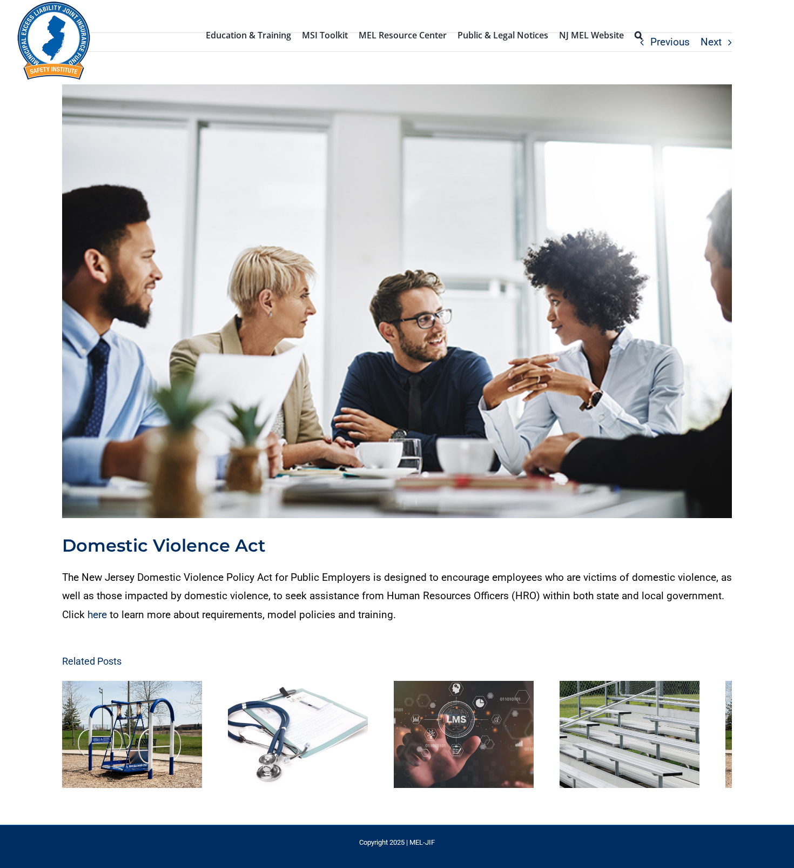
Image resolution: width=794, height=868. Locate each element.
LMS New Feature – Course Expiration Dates (474, 738)
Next (711, 42)
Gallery (146, 738)
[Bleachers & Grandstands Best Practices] (658, 737)
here (97, 614)
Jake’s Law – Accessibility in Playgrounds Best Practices (126, 738)
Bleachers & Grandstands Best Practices (648, 738)
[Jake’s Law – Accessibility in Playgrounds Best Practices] (136, 737)
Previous (670, 42)
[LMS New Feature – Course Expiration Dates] (484, 737)
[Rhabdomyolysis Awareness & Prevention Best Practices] (310, 737)
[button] (639, 34)
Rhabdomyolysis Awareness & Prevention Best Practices (300, 738)
